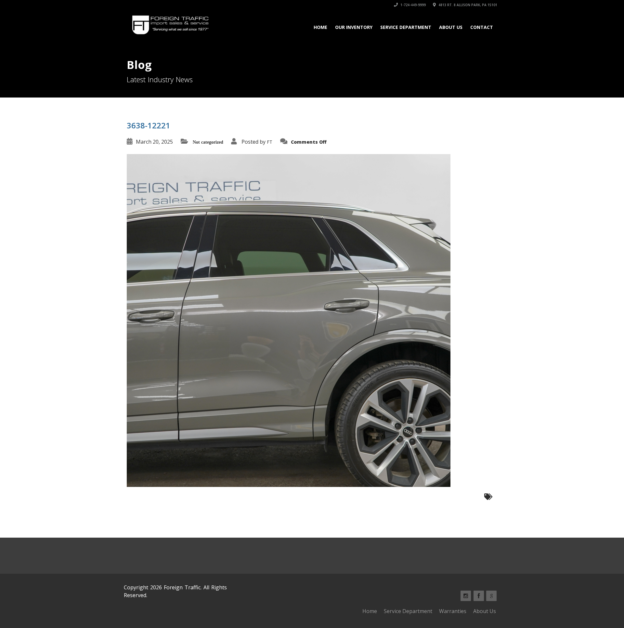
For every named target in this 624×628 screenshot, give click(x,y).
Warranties (452, 611)
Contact (481, 27)
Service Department (405, 27)
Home (320, 27)
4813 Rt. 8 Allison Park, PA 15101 (467, 5)
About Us (450, 27)
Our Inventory (353, 27)
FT (269, 142)
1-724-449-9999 (412, 5)
